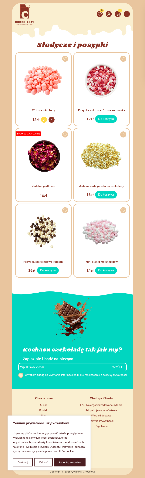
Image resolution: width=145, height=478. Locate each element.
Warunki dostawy (101, 415)
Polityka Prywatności (101, 420)
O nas (43, 404)
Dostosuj (23, 462)
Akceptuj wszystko (70, 462)
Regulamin (101, 426)
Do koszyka (105, 117)
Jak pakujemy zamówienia (101, 410)
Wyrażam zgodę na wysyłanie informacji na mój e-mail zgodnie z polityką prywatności (76, 374)
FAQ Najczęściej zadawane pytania (101, 404)
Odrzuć (43, 462)
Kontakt (43, 410)
